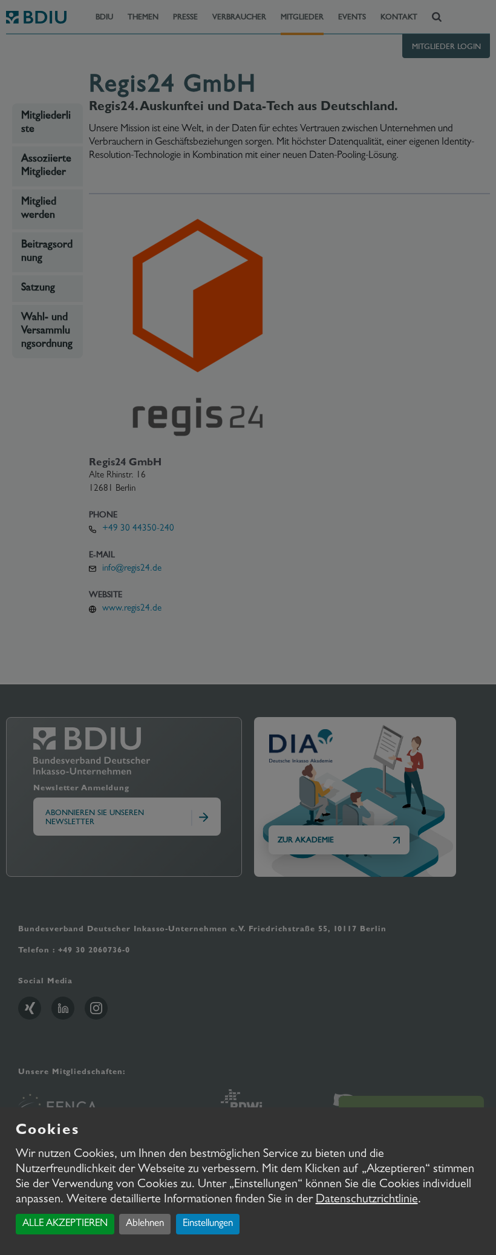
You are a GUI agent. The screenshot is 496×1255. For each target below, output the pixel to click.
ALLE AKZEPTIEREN (65, 1224)
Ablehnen (145, 1224)
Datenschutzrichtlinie (367, 1200)
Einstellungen (208, 1224)
